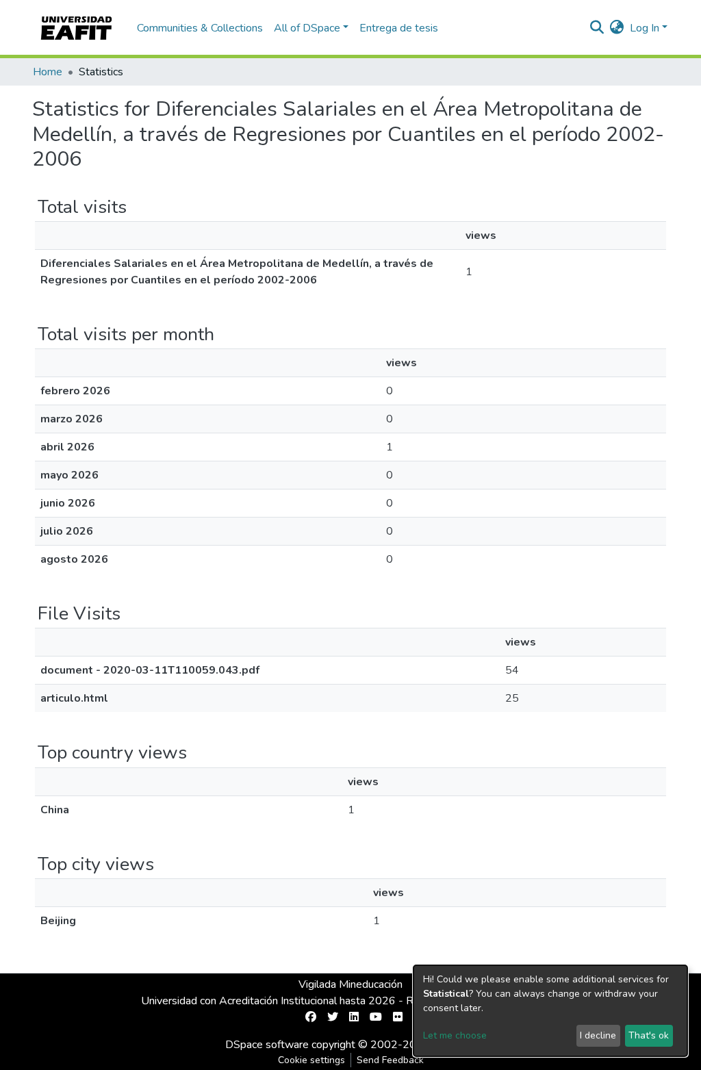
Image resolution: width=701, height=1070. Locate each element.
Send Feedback (390, 1060)
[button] (617, 28)
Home (47, 71)
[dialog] (550, 1010)
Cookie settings (311, 1060)
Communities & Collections (200, 28)
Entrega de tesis (398, 28)
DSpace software (267, 1044)
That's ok (648, 1035)
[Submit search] (597, 28)
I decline (598, 1035)
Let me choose (455, 1035)
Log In (644, 28)
